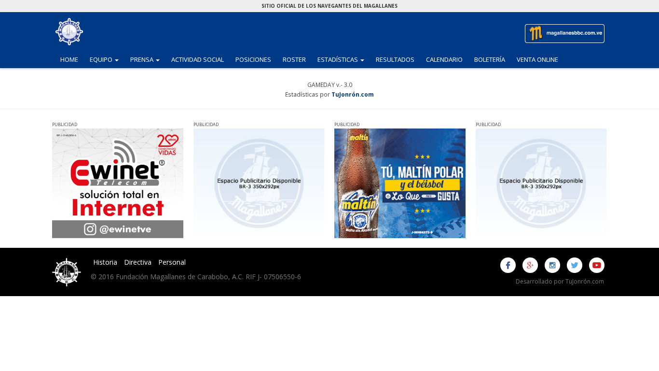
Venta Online (537, 59)
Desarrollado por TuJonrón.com (560, 281)
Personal (172, 262)
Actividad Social (197, 59)
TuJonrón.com (352, 94)
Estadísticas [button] (343, 59)
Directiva (137, 262)
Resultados (395, 59)
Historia (105, 262)
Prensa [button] (147, 59)
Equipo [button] (107, 59)
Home (69, 59)
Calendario (444, 59)
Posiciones (253, 59)
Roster (294, 59)
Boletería (489, 59)
